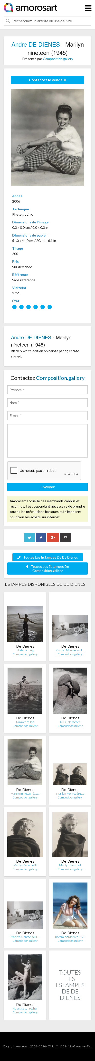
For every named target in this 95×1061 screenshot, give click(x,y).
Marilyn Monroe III (25, 865)
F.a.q (89, 1046)
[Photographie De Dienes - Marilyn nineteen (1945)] (25, 763)
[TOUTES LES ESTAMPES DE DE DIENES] (70, 1014)
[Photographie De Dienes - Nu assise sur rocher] (25, 978)
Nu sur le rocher (70, 722)
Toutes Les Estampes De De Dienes (50, 557)
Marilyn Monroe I (70, 865)
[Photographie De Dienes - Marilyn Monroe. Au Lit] (70, 620)
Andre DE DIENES (36, 44)
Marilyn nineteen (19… (25, 793)
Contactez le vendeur (47, 80)
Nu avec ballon (25, 722)
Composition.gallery (58, 59)
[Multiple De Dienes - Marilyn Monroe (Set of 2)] (70, 763)
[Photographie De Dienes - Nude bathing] (25, 620)
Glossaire (79, 1046)
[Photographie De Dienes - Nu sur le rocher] (70, 692)
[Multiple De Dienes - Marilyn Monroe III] (25, 835)
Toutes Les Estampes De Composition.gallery (50, 568)
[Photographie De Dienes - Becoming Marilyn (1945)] (70, 906)
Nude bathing (25, 650)
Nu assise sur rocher (25, 1008)
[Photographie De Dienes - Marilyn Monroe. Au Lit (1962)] (25, 906)
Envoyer (47, 487)
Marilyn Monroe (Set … (70, 793)
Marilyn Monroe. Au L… (70, 650)
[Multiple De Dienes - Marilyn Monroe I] (70, 835)
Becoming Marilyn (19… (70, 937)
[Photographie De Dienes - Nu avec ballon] (25, 692)
